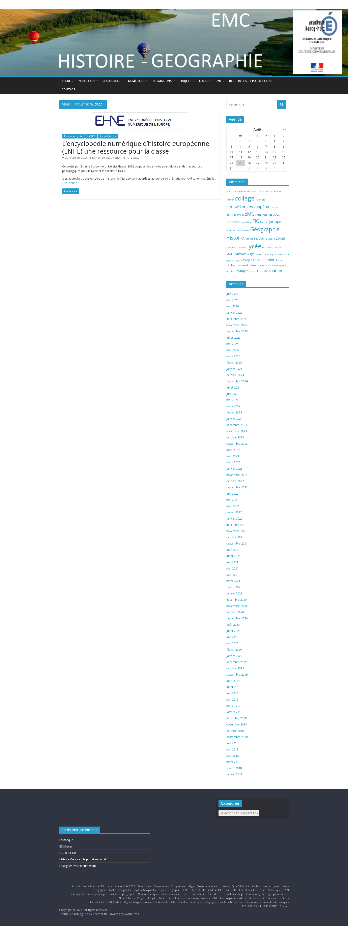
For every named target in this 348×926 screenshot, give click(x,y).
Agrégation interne (278, 894)
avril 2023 (232, 456)
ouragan (271, 254)
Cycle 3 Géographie (120, 890)
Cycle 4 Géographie (145, 890)
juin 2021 (232, 562)
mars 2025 (233, 356)
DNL (218, 81)
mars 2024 (233, 406)
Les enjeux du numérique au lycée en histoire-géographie (102, 894)
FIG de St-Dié (68, 853)
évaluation (273, 270)
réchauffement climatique (245, 265)
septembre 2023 (237, 443)
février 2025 (234, 362)
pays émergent (234, 260)
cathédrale (261, 191)
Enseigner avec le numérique (77, 866)
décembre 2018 (236, 718)
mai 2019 (232, 699)
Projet (247, 260)
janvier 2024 (234, 419)
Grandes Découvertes (237, 230)
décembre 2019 (236, 662)
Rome (279, 260)
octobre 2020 (235, 612)
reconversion (264, 259)
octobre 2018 (235, 731)
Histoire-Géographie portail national (82, 859)
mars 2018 (233, 762)
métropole (260, 254)
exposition (246, 222)
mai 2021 (232, 568)
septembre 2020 (237, 618)
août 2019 (233, 681)
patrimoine (283, 254)
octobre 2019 (235, 668)
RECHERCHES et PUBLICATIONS (250, 81)
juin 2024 (232, 394)
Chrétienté (275, 191)
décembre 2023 (236, 425)
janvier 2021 (234, 593)
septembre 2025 (237, 331)
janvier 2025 (234, 369)
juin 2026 (232, 294)
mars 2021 (233, 581)
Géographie (265, 229)
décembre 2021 (236, 525)
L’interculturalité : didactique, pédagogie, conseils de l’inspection (206, 902)
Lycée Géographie (170, 890)
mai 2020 (232, 643)
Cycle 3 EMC (198, 890)
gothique (275, 222)
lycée (254, 246)
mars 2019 (233, 706)
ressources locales (199, 898)
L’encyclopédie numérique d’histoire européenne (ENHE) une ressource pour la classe (135, 147)
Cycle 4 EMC (215, 890)
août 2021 (233, 550)
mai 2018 (232, 749)
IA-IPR (100, 886)
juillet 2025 (233, 337)
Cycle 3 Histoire (240, 886)
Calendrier (214, 894)
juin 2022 (232, 493)
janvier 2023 (234, 468)
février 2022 (234, 512)
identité (249, 238)
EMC (249, 213)
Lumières (241, 247)
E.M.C (186, 890)
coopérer (262, 206)
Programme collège (182, 886)
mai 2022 (232, 500)
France (264, 222)
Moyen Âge (244, 253)
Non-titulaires (127, 898)
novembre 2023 (236, 431)
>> (284, 129)
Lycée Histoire (108, 136)
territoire (231, 271)
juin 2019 (232, 693)
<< (231, 129)
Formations (162, 81)
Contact (69, 89)
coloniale (260, 199)
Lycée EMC (230, 890)
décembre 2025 (236, 319)
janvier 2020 (234, 656)
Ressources (111, 81)
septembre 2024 (237, 381)
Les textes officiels (278, 898)
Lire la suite (69, 183)
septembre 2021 (237, 543)
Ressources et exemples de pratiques (267, 902)
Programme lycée (207, 886)
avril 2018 (232, 756)
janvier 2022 (234, 518)
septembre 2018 (237, 737)
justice (271, 238)
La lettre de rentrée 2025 (121, 886)
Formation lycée (73, 136)
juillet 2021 (233, 556)
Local (203, 81)
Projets (185, 81)
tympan (243, 271)
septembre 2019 (237, 674)
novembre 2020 (236, 606)
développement (235, 214)
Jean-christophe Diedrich (106, 157)
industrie (260, 238)
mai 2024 (232, 400)
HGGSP (91, 136)
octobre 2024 (235, 375)
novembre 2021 (236, 531)
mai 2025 (232, 344)
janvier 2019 (234, 712)
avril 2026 (232, 306)
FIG (255, 221)
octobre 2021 (235, 537)
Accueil (67, 81)
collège (245, 198)
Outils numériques (148, 894)
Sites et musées (176, 898)
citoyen (230, 199)
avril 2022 (232, 506)
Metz (230, 254)
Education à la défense (252, 890)
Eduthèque (66, 840)
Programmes (161, 886)
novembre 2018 (236, 724)
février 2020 (234, 649)
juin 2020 (232, 637)
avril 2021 (232, 575)
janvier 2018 (234, 774)
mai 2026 (232, 300)
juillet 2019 (233, 687)
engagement (261, 214)
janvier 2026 (234, 312)
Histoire (235, 237)
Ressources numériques (175, 894)
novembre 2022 (236, 475)
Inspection (86, 81)
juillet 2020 (233, 631)
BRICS (249, 191)
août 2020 (233, 624)
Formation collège (233, 894)
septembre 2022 (237, 487)
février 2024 (234, 412)
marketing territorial (273, 247)
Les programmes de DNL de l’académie (242, 898)
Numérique (136, 81)
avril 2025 (232, 350)
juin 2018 (232, 743)
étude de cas (256, 271)
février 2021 (234, 587)
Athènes (241, 191)
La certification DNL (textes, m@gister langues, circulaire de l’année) (128, 902)
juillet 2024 (233, 387)
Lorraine (231, 247)
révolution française (275, 265)
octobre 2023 (235, 437)
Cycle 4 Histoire (261, 886)
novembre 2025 (236, 325)
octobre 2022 (235, 481)
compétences (239, 206)
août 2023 (233, 450)
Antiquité (231, 191)
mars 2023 (233, 462)
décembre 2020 (236, 599)
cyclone (274, 207)
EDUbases (66, 846)
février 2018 (234, 768)
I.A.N (286, 890)
